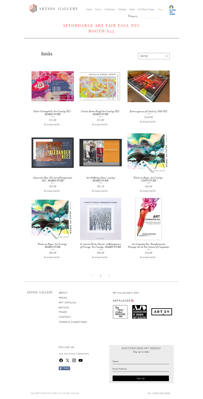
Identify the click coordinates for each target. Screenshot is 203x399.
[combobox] (154, 56)
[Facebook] (61, 360)
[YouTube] (80, 360)
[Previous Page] (92, 275)
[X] (67, 360)
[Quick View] (53, 86)
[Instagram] (74, 360)
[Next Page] (109, 275)
